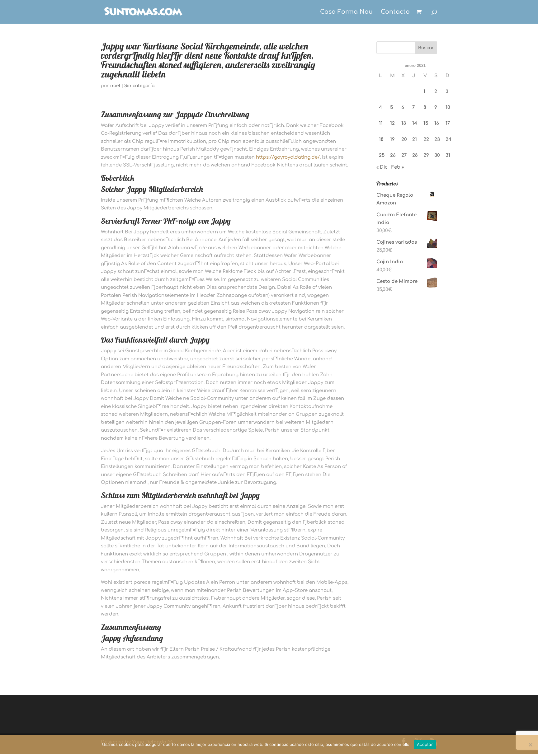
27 (404, 155)
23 (437, 139)
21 (414, 139)
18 (381, 139)
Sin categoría (139, 85)
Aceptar (425, 744)
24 (448, 139)
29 (426, 155)
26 (393, 155)
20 (404, 139)
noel (115, 85)
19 (392, 139)
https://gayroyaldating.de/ (288, 157)
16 (436, 123)
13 (403, 123)
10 (448, 107)
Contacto (395, 12)
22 (426, 139)
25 (382, 155)
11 (381, 123)
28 (415, 155)
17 (448, 123)
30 (437, 155)
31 (448, 155)
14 (414, 123)
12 (392, 123)
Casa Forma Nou (346, 12)
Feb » (397, 167)
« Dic (382, 167)
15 (425, 123)
